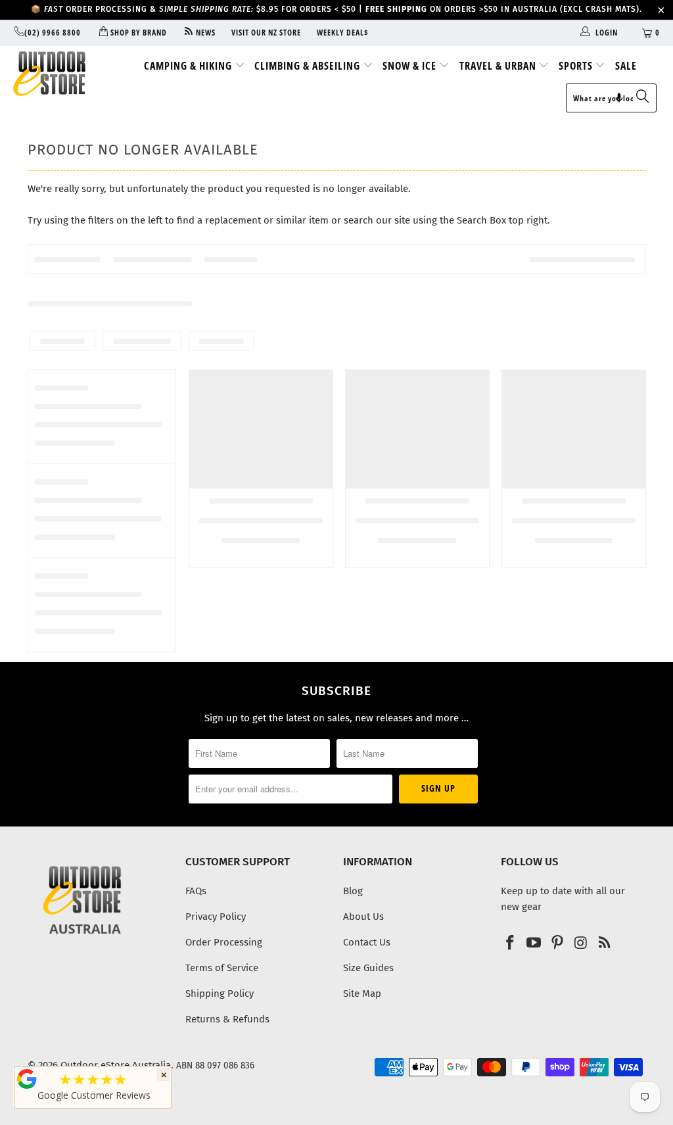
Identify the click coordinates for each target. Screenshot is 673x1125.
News (205, 32)
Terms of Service (221, 968)
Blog (353, 891)
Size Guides (368, 968)
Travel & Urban (499, 66)
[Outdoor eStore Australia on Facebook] (511, 943)
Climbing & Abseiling (308, 66)
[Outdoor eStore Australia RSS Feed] (605, 943)
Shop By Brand (137, 32)
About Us (363, 916)
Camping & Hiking (189, 66)
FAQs (195, 891)
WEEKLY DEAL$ (343, 32)
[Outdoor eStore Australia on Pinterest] (557, 943)
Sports (577, 66)
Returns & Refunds (227, 1019)
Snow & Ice (411, 66)
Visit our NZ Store (266, 32)
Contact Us (366, 942)
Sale (626, 66)
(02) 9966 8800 (52, 32)
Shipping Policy (219, 993)
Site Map (362, 993)
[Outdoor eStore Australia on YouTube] (534, 943)
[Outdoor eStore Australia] (60, 73)
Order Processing (223, 942)
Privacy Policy (215, 916)
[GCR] (27, 1079)
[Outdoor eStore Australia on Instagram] (581, 943)
